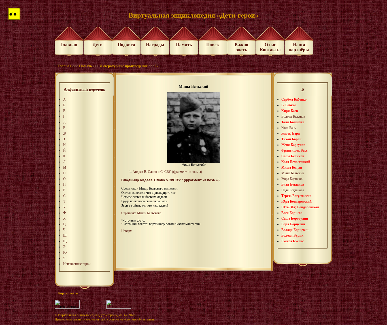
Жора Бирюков (292, 179)
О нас (270, 44)
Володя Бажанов (293, 116)
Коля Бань (288, 128)
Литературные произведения (124, 66)
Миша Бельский (292, 173)
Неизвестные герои (76, 264)
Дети (98, 44)
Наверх (126, 231)
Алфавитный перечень (84, 89)
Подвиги (126, 44)
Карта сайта (68, 293)
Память (184, 44)
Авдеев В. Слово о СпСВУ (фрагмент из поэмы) (167, 172)
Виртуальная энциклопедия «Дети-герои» (87, 315)
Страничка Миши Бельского (141, 213)
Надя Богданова (292, 190)
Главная (68, 44)
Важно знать (241, 47)
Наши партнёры (299, 47)
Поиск (212, 44)
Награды (155, 44)
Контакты (270, 49)
